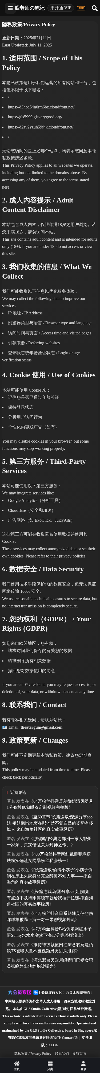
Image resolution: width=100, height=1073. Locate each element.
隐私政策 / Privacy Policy (32, 1054)
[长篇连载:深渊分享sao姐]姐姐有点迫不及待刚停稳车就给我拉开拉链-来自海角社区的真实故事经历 (50, 897)
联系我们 (62, 1054)
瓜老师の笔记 (29, 8)
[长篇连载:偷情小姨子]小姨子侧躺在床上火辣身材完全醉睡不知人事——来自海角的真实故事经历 (50, 876)
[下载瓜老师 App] (81, 8)
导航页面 (79, 1054)
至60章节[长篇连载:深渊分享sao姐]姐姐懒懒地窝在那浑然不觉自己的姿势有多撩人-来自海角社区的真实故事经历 (50, 823)
